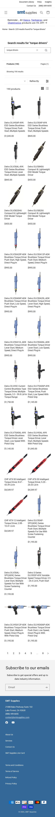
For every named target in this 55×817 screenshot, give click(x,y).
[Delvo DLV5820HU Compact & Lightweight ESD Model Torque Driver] (15, 195)
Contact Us (31, 6)
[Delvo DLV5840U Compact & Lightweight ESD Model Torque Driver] (39, 151)
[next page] (48, 653)
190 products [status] (13, 89)
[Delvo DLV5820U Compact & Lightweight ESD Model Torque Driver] (39, 195)
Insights (48, 2)
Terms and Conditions (14, 765)
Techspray (36, 20)
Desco (26, 20)
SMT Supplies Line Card (15, 753)
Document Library (26, 2)
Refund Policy (11, 777)
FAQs (39, 2)
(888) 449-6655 (45, 6)
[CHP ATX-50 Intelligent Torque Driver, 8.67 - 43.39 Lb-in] (15, 464)
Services (8, 741)
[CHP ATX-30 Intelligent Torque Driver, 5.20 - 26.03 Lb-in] (39, 464)
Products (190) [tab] (13, 64)
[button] (6, 12)
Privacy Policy (11, 784)
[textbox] (37, 50)
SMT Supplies (30, 812)
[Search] (46, 50)
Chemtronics (14, 23)
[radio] (42, 89)
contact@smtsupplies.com (17, 717)
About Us (9, 735)
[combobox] (27, 50)
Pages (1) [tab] (45, 64)
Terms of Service (12, 771)
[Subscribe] (46, 687)
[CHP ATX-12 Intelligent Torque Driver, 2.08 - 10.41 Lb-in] (15, 505)
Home (4, 29)
